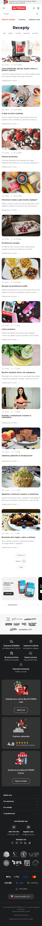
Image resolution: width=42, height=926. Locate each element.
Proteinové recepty (11, 243)
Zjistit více (21, 710)
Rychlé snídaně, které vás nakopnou (18, 372)
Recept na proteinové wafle (14, 286)
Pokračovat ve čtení (9, 81)
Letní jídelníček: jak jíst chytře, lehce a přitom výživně (19, 69)
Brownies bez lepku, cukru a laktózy (18, 537)
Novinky (35, 33)
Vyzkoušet (8, 593)
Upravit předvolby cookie (21, 911)
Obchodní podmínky (21, 915)
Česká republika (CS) (22, 897)
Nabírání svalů (34, 20)
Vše (4, 33)
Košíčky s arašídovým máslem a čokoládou (16, 416)
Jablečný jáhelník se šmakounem (17, 456)
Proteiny (22, 20)
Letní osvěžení (8, 329)
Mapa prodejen (21, 781)
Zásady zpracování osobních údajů (21, 919)
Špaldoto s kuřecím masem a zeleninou (20, 494)
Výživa (10, 33)
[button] (38, 605)
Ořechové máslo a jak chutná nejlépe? (19, 200)
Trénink (18, 33)
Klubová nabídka (8, 20)
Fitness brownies (10, 157)
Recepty (26, 33)
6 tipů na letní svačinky (12, 113)
